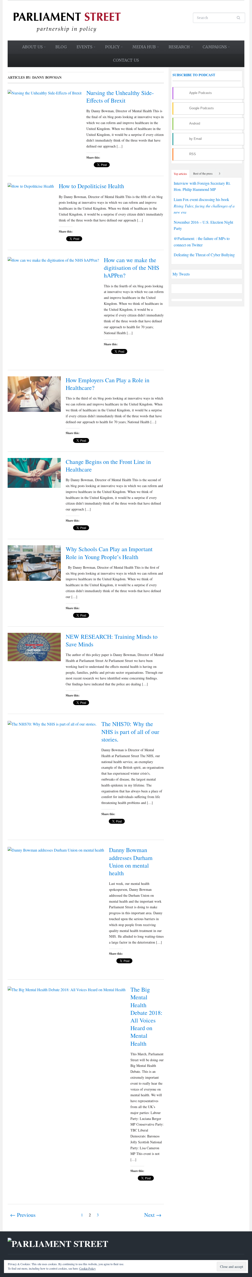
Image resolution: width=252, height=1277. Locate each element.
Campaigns (212, 48)
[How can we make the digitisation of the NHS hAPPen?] (53, 259)
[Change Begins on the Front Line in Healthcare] (34, 472)
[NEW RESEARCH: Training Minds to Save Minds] (34, 646)
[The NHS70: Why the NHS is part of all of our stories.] (52, 723)
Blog (61, 46)
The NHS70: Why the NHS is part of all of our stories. (130, 731)
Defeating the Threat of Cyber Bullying (204, 254)
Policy (110, 48)
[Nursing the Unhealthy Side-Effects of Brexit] (44, 92)
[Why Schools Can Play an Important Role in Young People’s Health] (34, 562)
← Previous (23, 1214)
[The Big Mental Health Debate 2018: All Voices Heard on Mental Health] (67, 988)
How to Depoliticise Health (91, 186)
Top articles (180, 174)
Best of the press (203, 173)
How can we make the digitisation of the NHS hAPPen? (131, 267)
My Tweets (181, 273)
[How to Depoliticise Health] (31, 185)
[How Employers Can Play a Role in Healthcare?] (34, 393)
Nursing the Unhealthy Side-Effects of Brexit (120, 96)
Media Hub (142, 48)
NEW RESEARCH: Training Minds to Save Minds (112, 640)
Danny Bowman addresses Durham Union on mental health (131, 861)
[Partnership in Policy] (66, 19)
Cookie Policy (87, 1268)
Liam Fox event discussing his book (204, 206)
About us (30, 48)
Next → (152, 1214)
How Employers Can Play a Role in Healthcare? (107, 384)
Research (177, 48)
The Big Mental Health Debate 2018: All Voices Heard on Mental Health (146, 1016)
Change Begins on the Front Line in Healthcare (108, 465)
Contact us (126, 60)
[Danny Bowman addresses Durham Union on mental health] (56, 849)
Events (82, 48)
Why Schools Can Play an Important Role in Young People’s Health (109, 553)
